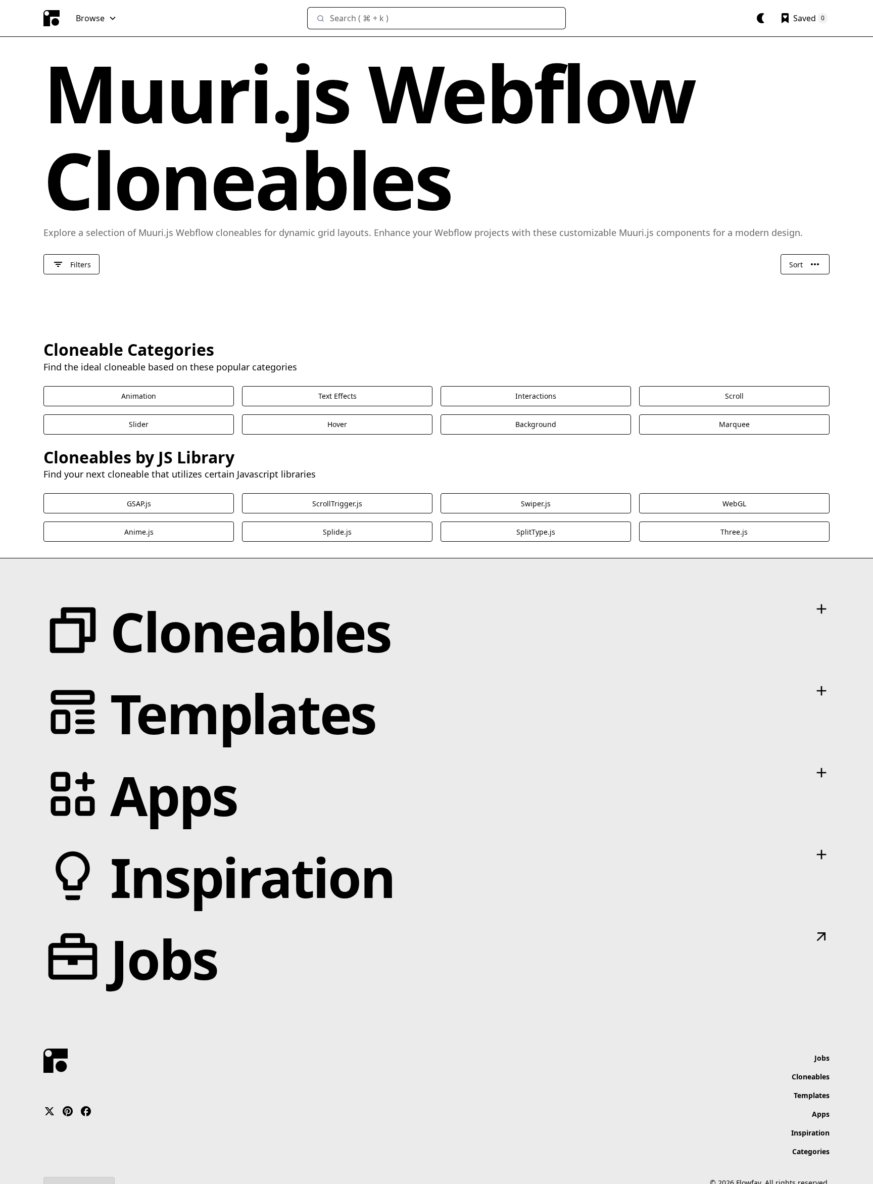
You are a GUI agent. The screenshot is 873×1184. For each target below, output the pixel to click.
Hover (337, 424)
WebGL (734, 503)
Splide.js (337, 532)
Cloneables (811, 1076)
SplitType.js (535, 532)
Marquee (734, 424)
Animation (138, 396)
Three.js (734, 532)
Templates (812, 1095)
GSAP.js (139, 503)
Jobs (822, 1058)
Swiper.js (536, 503)
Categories (811, 1151)
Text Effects (337, 396)
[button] (96, 18)
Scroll (734, 396)
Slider (139, 424)
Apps (821, 1114)
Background (535, 424)
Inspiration (810, 1133)
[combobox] (436, 18)
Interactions (535, 396)
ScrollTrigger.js (337, 503)
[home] (51, 18)
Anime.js (139, 532)
